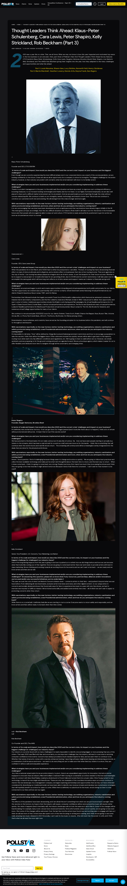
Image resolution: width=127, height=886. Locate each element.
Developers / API (91, 857)
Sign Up (38, 868)
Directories (68, 854)
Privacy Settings (49, 854)
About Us (47, 849)
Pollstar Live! (48, 843)
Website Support (113, 846)
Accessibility (90, 860)
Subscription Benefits (116, 4)
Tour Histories (69, 851)
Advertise (110, 849)
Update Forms (91, 851)
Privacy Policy (30, 872)
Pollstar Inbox (111, 851)
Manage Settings (83, 880)
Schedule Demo (83, 4)
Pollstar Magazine (70, 849)
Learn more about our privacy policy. (51, 884)
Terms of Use (6, 874)
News (47, 48)
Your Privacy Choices (51, 857)
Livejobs (88, 854)
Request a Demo (112, 843)
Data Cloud (90, 849)
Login (102, 4)
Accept (111, 880)
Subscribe (68, 843)
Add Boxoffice (90, 846)
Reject (97, 880)
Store (46, 846)
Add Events (90, 843)
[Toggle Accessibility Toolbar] (123, 882)
